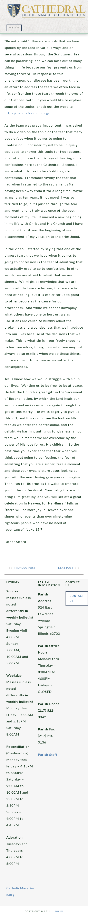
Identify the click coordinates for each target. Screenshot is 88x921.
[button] (14, 28)
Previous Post (25, 568)
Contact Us (77, 598)
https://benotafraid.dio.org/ (27, 113)
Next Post (65, 568)
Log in (58, 911)
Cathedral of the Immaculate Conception (46, 12)
